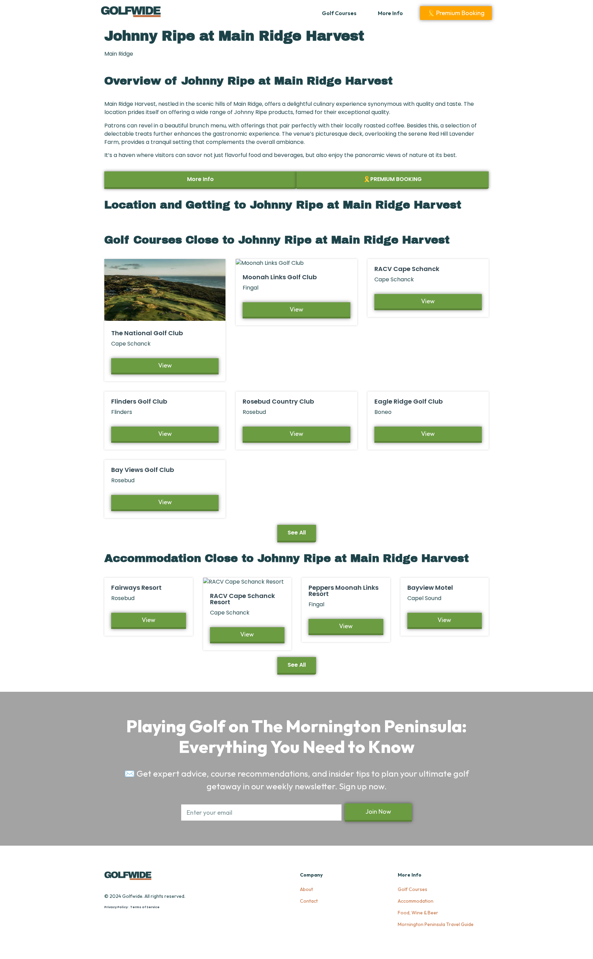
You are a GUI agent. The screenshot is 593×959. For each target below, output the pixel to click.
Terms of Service (145, 907)
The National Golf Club (147, 333)
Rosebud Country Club (278, 401)
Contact (309, 901)
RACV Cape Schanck (406, 268)
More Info (390, 13)
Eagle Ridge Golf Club (408, 401)
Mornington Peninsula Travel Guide (436, 924)
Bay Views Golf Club (142, 469)
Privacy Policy (116, 907)
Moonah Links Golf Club (280, 277)
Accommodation (415, 901)
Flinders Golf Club (139, 401)
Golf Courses (339, 13)
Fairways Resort (136, 587)
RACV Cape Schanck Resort (242, 598)
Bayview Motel (430, 587)
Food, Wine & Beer (418, 913)
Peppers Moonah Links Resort (344, 590)
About (306, 889)
